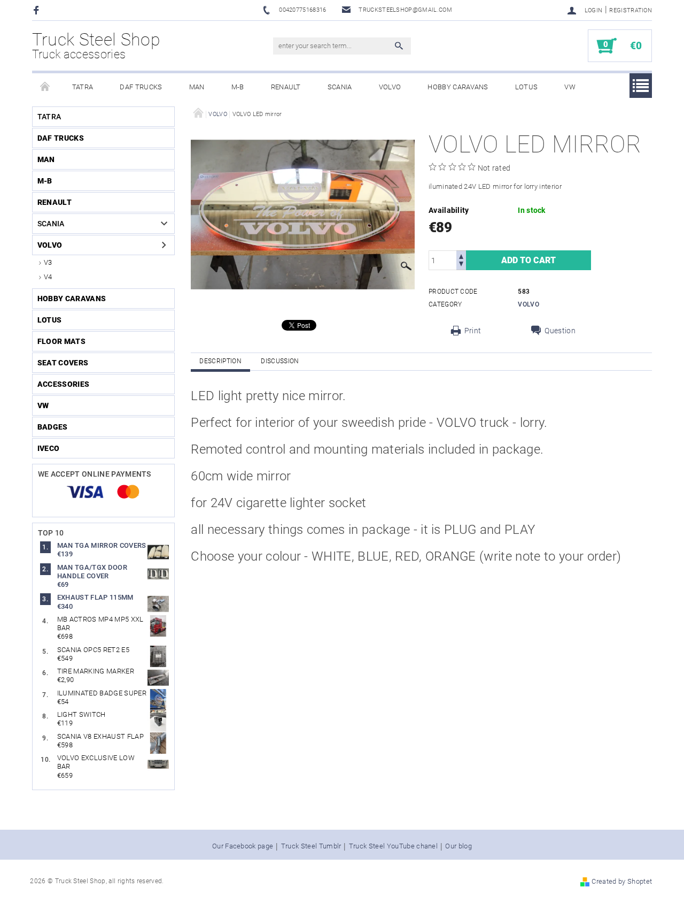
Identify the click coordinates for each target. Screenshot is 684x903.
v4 (48, 277)
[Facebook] (37, 9)
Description (220, 361)
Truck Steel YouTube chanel (393, 846)
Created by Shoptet (622, 881)
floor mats (61, 341)
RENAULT (286, 87)
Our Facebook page (242, 846)
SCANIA (340, 87)
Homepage (45, 87)
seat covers (63, 362)
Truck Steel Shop (96, 45)
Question (560, 330)
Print (472, 330)
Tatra (83, 87)
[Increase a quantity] (461, 255)
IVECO (48, 448)
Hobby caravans (458, 87)
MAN (197, 87)
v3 (48, 262)
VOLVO (390, 87)
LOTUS (526, 87)
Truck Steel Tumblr (311, 846)
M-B (237, 87)
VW (570, 87)
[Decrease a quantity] (461, 265)
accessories (63, 384)
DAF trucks (141, 87)
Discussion (280, 361)
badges (52, 427)
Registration (630, 10)
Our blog (458, 846)
